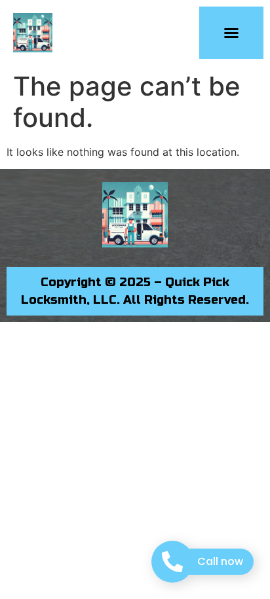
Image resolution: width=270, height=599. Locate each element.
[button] (231, 33)
